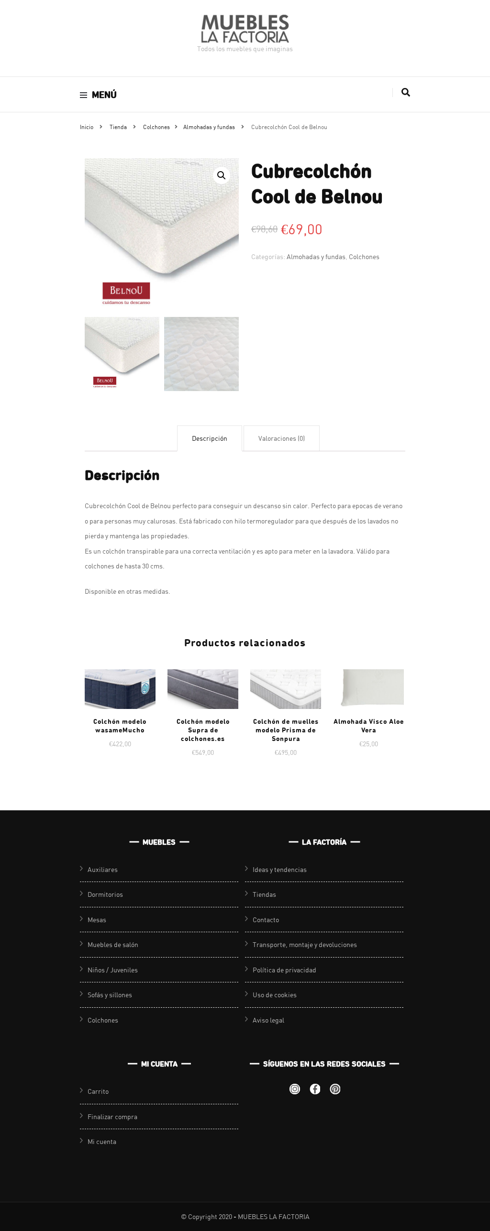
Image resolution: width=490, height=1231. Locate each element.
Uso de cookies (275, 995)
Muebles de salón (113, 944)
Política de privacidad (284, 970)
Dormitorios (105, 894)
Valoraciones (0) (281, 438)
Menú (104, 94)
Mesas (97, 919)
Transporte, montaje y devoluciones (305, 944)
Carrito (98, 1091)
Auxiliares (103, 869)
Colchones (364, 256)
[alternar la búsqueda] (405, 92)
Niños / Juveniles (113, 970)
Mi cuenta (102, 1141)
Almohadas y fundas (316, 256)
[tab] (209, 438)
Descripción (209, 438)
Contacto (266, 919)
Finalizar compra (112, 1116)
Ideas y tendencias (280, 869)
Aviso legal (268, 1020)
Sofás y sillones (110, 995)
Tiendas (264, 894)
